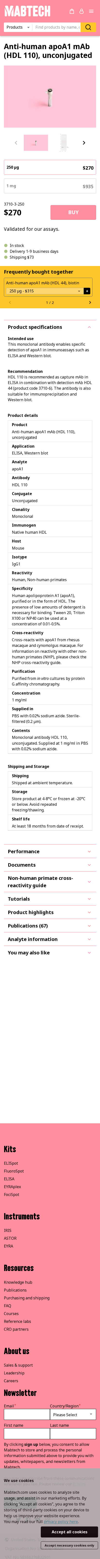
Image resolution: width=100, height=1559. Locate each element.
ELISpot (11, 1163)
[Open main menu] (91, 11)
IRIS (7, 1230)
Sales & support (18, 1365)
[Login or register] (81, 11)
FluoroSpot (14, 1171)
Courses (11, 1313)
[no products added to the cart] (72, 11)
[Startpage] (27, 15)
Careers (11, 1380)
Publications (15, 1290)
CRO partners (16, 1329)
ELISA (9, 1179)
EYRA (8, 1246)
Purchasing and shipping (27, 1298)
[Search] (88, 27)
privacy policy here (61, 1521)
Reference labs (17, 1321)
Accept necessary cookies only (69, 1545)
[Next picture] (84, 143)
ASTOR (10, 1238)
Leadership (14, 1373)
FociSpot (11, 1194)
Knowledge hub (18, 1282)
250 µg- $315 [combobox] (21, 291)
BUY (73, 212)
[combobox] (58, 27)
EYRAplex (12, 1186)
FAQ (7, 1305)
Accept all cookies (69, 1532)
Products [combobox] (15, 27)
